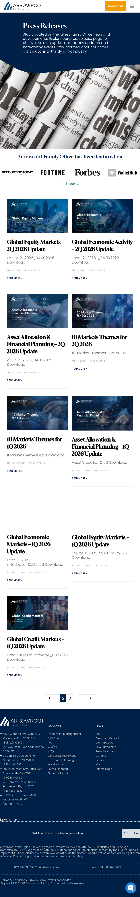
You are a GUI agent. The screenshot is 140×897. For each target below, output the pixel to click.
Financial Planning (59, 773)
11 (82, 698)
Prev (49, 698)
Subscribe (131, 833)
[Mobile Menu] (132, 6)
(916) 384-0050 (12, 777)
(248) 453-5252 (13, 791)
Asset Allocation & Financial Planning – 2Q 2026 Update (36, 344)
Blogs (99, 764)
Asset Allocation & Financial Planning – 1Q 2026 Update (100, 446)
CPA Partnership (106, 747)
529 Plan (53, 738)
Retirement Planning (61, 760)
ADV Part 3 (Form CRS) (106, 867)
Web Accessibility (59, 880)
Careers (101, 756)
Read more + (14, 278)
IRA (50, 742)
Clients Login (104, 769)
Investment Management (64, 734)
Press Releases (32, 270)
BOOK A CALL (116, 6)
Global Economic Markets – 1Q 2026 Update (28, 544)
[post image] (37, 216)
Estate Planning (58, 769)
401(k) (51, 751)
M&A (98, 734)
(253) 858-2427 (12, 804)
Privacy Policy (37, 880)
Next (90, 698)
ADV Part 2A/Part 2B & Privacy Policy (36, 867)
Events (100, 760)
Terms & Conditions (14, 880)
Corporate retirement (62, 756)
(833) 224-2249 (12, 742)
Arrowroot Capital (107, 738)
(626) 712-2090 (12, 764)
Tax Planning (56, 764)
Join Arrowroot (105, 742)
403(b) (52, 747)
